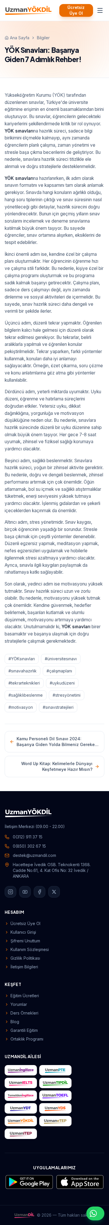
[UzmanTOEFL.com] (55, 1095)
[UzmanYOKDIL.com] (21, 1121)
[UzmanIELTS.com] (21, 1083)
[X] (54, 892)
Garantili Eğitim (24, 1030)
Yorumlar (18, 1004)
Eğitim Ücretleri (24, 995)
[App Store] (79, 1182)
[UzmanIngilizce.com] (21, 1070)
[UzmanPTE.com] (55, 1070)
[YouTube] (25, 892)
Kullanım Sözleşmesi (29, 949)
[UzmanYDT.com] (21, 1108)
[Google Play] (29, 1182)
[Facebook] (39, 892)
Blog (14, 1021)
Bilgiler (43, 37)
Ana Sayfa (19, 37)
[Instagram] (10, 892)
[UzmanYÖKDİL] (28, 10)
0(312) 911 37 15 (27, 836)
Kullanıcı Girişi (23, 932)
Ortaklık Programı (26, 1038)
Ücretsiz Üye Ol (76, 10)
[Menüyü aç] (99, 10)
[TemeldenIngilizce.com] (21, 1095)
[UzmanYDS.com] (55, 1108)
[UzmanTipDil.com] (55, 1083)
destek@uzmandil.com (34, 855)
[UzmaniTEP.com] (21, 1134)
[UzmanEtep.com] (55, 1121)
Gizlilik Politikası (25, 958)
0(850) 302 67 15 (29, 846)
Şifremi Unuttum (25, 940)
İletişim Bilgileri (24, 966)
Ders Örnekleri (24, 1012)
